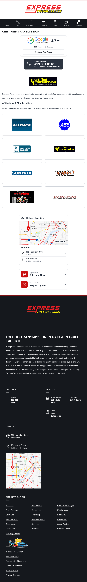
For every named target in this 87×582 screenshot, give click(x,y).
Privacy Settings (13, 575)
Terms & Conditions (14, 566)
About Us (9, 505)
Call (18, 25)
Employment (62, 510)
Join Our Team (12, 519)
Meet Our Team (38, 519)
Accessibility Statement (16, 561)
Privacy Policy (12, 570)
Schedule (43, 25)
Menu (7, 25)
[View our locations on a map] (23, 470)
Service (66, 25)
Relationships (11, 524)
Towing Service (12, 529)
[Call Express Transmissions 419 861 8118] (14, 400)
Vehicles (35, 529)
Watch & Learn (63, 529)
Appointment (36, 505)
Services (35, 524)
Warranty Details (13, 533)
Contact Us (36, 510)
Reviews (79, 25)
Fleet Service (63, 515)
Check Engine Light (65, 505)
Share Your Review (45, 52)
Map (55, 25)
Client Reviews (12, 510)
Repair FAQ (62, 519)
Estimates (29, 25)
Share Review (63, 524)
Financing (35, 515)
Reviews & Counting (43, 47)
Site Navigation (12, 556)
